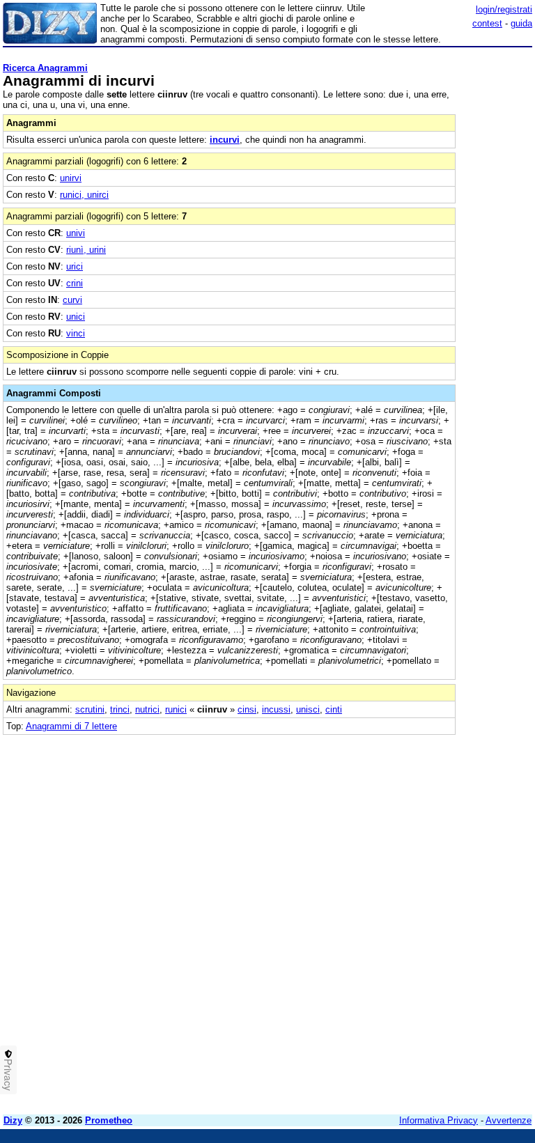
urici (74, 266)
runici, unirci (84, 194)
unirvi (71, 178)
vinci (75, 333)
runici (176, 709)
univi (75, 233)
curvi (72, 300)
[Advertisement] (427, 822)
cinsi (247, 709)
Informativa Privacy (438, 1120)
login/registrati (504, 9)
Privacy (8, 1075)
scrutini (89, 709)
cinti (333, 709)
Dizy (12, 1120)
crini (74, 283)
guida (521, 23)
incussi (276, 709)
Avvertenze (509, 1120)
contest (487, 23)
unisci (308, 709)
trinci (120, 709)
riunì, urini (86, 249)
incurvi (225, 139)
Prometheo (108, 1120)
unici (75, 316)
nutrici (147, 709)
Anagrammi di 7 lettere (71, 726)
